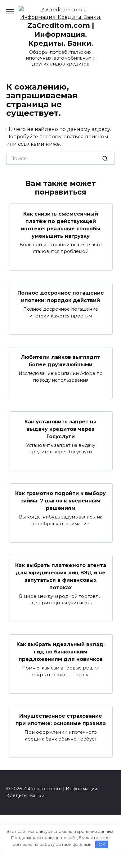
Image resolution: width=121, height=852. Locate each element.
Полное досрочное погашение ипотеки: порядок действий (60, 296)
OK (102, 844)
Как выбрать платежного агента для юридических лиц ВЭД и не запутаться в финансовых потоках (60, 576)
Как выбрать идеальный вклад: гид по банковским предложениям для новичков (60, 651)
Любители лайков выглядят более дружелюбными (60, 360)
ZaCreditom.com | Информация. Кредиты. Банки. (60, 34)
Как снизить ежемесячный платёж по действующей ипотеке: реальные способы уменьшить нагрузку (61, 225)
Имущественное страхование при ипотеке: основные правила (61, 719)
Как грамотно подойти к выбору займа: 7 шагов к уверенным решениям (60, 500)
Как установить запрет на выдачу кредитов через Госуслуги (60, 428)
